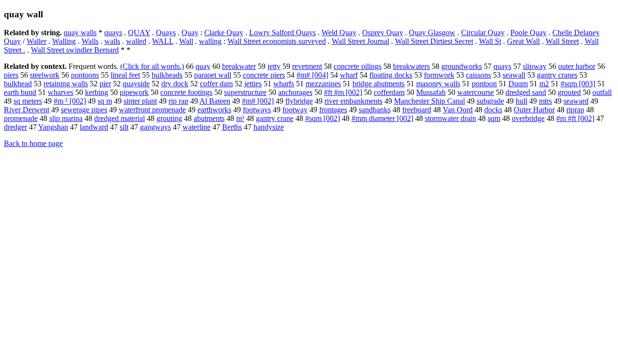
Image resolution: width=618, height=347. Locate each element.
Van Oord (458, 110)
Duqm (518, 84)
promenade (21, 118)
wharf (349, 75)
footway (295, 110)
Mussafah (431, 92)
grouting (169, 118)
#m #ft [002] (575, 118)
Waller (36, 41)
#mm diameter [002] (382, 118)
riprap (575, 110)
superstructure (245, 92)
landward (94, 127)
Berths (232, 127)
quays (113, 32)
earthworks (214, 110)
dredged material (119, 118)
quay (203, 66)
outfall (602, 92)
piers (11, 75)
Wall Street (562, 41)
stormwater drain (450, 118)
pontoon (484, 84)
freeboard (416, 110)
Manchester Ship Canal (429, 101)
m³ (240, 118)
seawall (514, 75)
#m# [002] (258, 101)
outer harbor (576, 66)
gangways (155, 127)
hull (521, 101)
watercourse (475, 92)
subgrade (490, 101)
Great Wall (523, 41)
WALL (162, 41)
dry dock (174, 84)
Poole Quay (528, 32)
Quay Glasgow (432, 32)
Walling (64, 41)
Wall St (490, 41)
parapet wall (212, 75)
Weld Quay (339, 32)
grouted (569, 92)
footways (257, 110)
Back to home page (33, 143)
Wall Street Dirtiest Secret (434, 41)
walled (136, 41)
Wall (186, 41)
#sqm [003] (578, 84)
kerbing (96, 92)
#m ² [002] (70, 101)
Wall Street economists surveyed (276, 41)
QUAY (139, 32)
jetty (274, 66)
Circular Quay (483, 32)
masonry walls (438, 84)
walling (210, 41)
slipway (535, 66)
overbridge (528, 118)
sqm (494, 118)
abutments (209, 118)
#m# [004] (312, 75)
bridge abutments (378, 84)
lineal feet (125, 75)
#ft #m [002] (343, 92)
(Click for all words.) (152, 66)
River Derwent (26, 110)
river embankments (353, 101)
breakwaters (411, 66)
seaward (576, 101)
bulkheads (167, 75)
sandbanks (375, 110)
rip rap (178, 101)
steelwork (44, 75)
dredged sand (526, 92)
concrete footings (186, 92)
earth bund (20, 92)
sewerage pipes (84, 110)
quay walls (80, 32)
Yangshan (53, 127)
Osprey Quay (382, 32)
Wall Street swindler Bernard (75, 50)
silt (124, 127)
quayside (136, 84)
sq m (105, 101)
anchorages (295, 92)
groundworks (461, 66)
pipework (134, 92)
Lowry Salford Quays (282, 32)
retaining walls (65, 84)
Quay (190, 32)
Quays (166, 32)
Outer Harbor (534, 110)
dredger (15, 127)
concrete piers (264, 75)
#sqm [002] (322, 118)
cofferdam (389, 92)
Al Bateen (214, 101)
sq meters (28, 101)
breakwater (239, 66)
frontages (333, 110)
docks (493, 110)
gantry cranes (557, 75)
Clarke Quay (223, 32)
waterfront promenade (152, 110)
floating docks (390, 75)
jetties (253, 84)
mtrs (545, 101)
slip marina (66, 118)
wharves (60, 92)
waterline (197, 127)
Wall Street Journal (360, 41)
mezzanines (323, 84)
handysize (268, 127)
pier (105, 84)
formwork (439, 75)
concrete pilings (357, 66)
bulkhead (18, 84)
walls (112, 41)
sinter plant (140, 101)
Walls (90, 41)
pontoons (85, 75)
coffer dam (216, 84)
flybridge (299, 101)
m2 (544, 84)
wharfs (283, 84)
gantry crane (275, 118)
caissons (478, 75)
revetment (307, 66)
